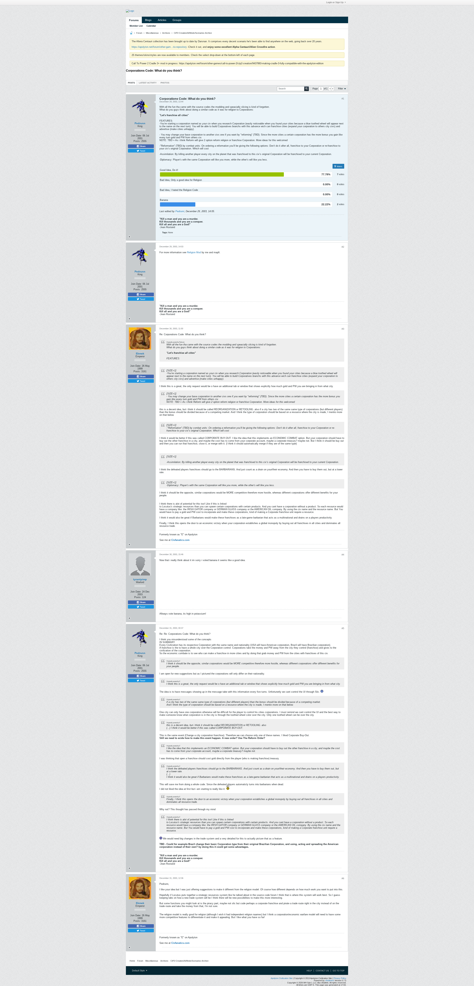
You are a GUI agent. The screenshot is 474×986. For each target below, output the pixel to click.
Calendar (151, 26)
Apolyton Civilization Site (281, 978)
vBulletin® (329, 980)
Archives (166, 33)
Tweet (142, 150)
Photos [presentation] (165, 83)
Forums (134, 20)
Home (132, 961)
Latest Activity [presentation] (147, 83)
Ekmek (140, 353)
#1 (343, 98)
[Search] (306, 88)
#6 (343, 878)
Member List (136, 26)
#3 (343, 329)
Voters (339, 166)
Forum (139, 33)
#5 (343, 628)
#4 (343, 554)
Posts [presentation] (131, 83)
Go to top (338, 971)
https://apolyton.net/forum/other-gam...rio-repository (159, 47)
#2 (343, 247)
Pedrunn (140, 123)
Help (309, 971)
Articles (162, 20)
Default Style (138, 970)
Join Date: (136, 135)
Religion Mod (194, 252)
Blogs (148, 20)
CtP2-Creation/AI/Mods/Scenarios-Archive (193, 33)
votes (341, 174)
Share (142, 146)
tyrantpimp (140, 579)
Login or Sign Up (334, 2)
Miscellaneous (152, 33)
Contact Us (322, 971)
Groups (177, 20)
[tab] (131, 82)
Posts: (137, 141)
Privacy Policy (339, 978)
